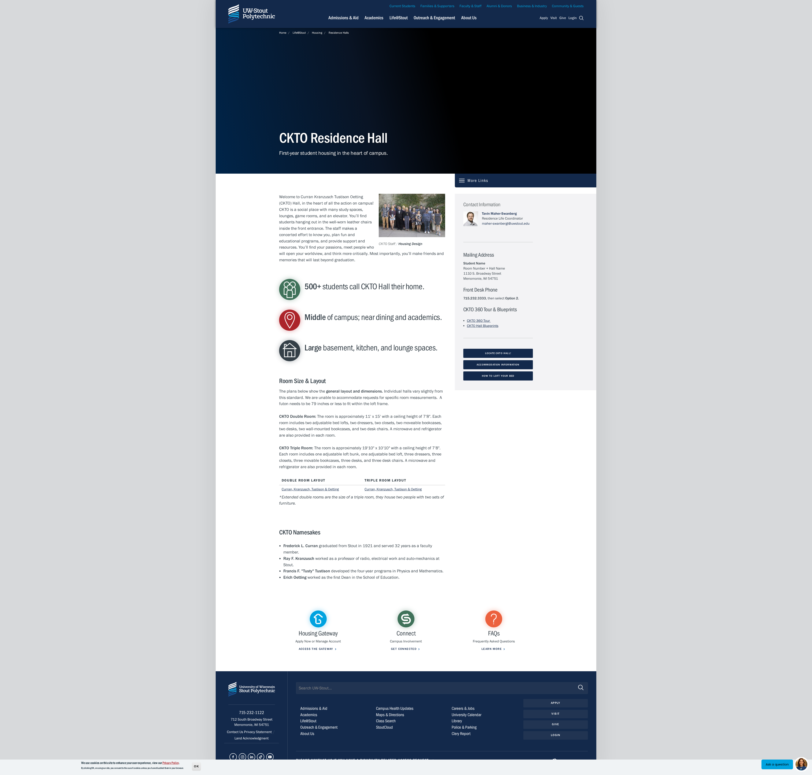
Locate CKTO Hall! (498, 353)
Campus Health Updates (394, 708)
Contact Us (235, 732)
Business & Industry (532, 6)
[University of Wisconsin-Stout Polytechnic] (251, 693)
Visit (553, 18)
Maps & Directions (390, 714)
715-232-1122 (251, 712)
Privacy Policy (170, 763)
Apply (544, 18)
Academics (374, 18)
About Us (469, 18)
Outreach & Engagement (434, 18)
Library (457, 720)
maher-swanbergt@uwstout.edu (505, 223)
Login (572, 18)
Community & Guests (568, 6)
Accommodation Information (498, 364)
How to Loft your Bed (498, 375)
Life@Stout (399, 18)
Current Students (402, 6)
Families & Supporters (437, 6)
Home (282, 33)
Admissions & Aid (343, 18)
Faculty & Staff (470, 6)
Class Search (386, 720)
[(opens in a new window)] (233, 757)
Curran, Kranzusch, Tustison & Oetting (310, 489)
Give (562, 18)
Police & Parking (464, 727)
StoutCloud (384, 727)
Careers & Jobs (463, 708)
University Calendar (466, 714)
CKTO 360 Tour (479, 321)
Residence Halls (339, 33)
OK (196, 766)
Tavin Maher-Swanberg (499, 214)
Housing (317, 33)
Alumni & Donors (499, 6)
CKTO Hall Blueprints (482, 326)
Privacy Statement (258, 732)
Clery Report (461, 733)
